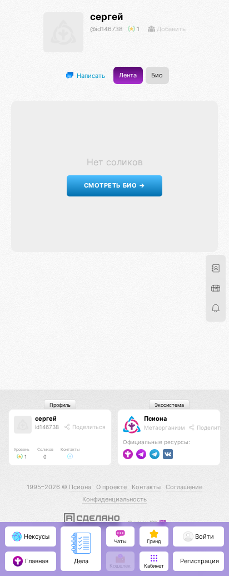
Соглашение (184, 487)
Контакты (146, 487)
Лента (128, 75)
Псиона (155, 418)
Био (157, 75)
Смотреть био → (115, 185)
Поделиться (88, 427)
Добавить (170, 29)
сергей (106, 16)
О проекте (111, 487)
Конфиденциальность (114, 499)
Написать (90, 75)
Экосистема (169, 405)
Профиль (60, 405)
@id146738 (106, 29)
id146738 (47, 427)
